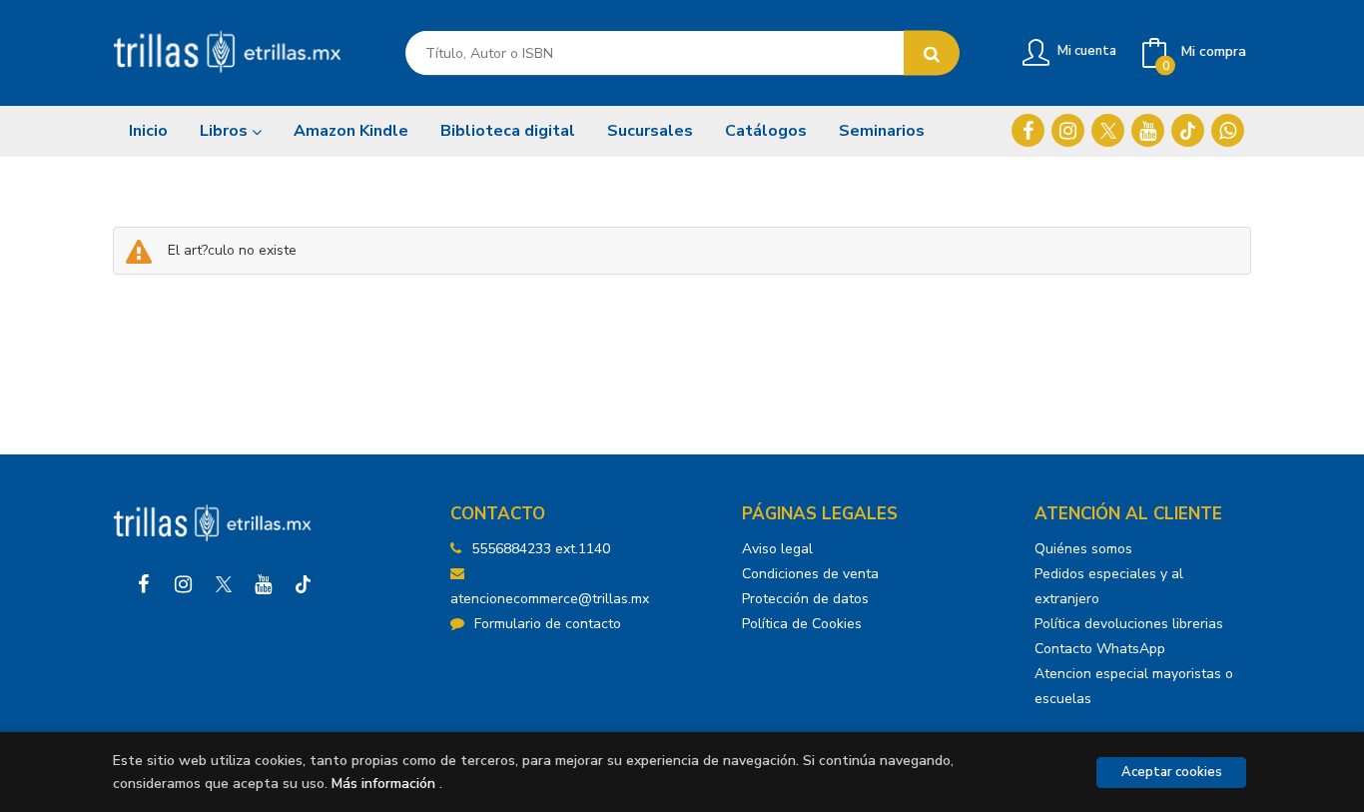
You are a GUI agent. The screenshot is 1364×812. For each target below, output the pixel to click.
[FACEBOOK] (1028, 130)
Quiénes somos (1083, 548)
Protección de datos (805, 598)
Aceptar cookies (1171, 772)
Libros (226, 131)
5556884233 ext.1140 (540, 548)
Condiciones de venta (810, 573)
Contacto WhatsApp (1099, 648)
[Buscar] (932, 53)
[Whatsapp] (1227, 130)
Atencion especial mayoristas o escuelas (1133, 686)
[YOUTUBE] (1147, 130)
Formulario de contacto (547, 623)
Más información (383, 783)
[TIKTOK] (1187, 130)
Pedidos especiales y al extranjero (1108, 586)
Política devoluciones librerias (1128, 623)
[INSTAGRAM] (1067, 130)
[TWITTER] (1107, 130)
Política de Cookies (802, 623)
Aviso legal (777, 548)
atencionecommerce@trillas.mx (549, 598)
